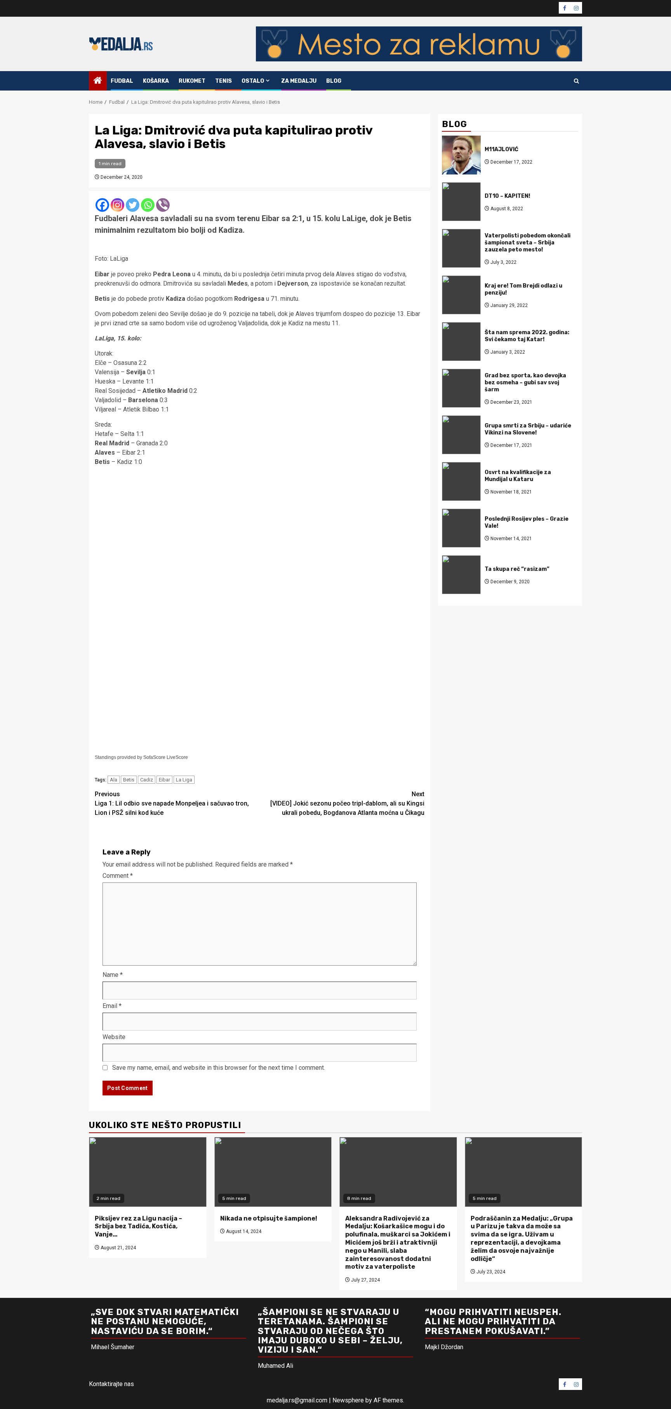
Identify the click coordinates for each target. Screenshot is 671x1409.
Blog (333, 81)
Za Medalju (298, 81)
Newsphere (348, 1400)
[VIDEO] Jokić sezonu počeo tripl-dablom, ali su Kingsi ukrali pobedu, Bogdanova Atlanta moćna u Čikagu (347, 803)
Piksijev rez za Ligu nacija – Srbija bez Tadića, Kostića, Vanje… (138, 1226)
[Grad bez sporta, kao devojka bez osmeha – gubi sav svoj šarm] (461, 388)
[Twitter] (132, 205)
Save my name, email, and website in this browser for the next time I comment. (218, 1067)
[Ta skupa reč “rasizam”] (461, 574)
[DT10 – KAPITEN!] (461, 201)
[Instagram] (117, 205)
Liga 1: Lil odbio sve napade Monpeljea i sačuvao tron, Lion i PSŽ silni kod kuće (172, 803)
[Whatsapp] (148, 205)
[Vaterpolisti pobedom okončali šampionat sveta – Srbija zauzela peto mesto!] (461, 248)
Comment (118, 875)
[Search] (576, 81)
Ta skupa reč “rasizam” (517, 568)
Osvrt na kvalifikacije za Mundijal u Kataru (518, 475)
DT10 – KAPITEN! (507, 195)
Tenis (223, 81)
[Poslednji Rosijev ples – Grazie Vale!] (461, 528)
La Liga (184, 780)
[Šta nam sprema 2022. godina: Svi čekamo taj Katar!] (461, 341)
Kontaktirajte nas (111, 1384)
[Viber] (163, 205)
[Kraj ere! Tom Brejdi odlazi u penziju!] (461, 295)
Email (112, 1006)
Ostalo (253, 81)
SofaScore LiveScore (165, 757)
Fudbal (122, 81)
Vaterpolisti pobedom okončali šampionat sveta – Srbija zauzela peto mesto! (527, 242)
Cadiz (146, 780)
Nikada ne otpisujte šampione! (268, 1218)
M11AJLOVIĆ (501, 149)
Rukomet (192, 81)
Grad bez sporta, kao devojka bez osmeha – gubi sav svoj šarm (525, 382)
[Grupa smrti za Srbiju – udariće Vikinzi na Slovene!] (461, 434)
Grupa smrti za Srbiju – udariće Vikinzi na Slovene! (528, 429)
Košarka (156, 81)
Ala (113, 780)
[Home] (98, 81)
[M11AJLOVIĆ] (461, 155)
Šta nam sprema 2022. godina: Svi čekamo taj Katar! (527, 335)
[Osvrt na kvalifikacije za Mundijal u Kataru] (461, 481)
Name (113, 974)
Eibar (164, 780)
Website (114, 1037)
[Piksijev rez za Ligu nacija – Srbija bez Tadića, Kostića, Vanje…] (148, 1172)
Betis (128, 780)
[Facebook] (102, 205)
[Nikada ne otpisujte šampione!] (273, 1172)
